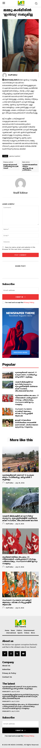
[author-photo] (3, 482)
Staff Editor (13, 75)
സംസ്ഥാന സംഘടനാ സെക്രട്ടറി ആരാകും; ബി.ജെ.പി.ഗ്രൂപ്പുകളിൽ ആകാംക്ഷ (24, 412)
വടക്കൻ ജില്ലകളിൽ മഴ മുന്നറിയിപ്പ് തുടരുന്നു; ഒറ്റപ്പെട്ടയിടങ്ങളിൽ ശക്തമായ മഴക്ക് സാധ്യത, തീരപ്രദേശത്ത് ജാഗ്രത (26, 386)
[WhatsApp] (28, 271)
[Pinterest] (23, 271)
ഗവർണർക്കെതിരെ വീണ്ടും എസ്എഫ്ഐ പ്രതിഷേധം (29, 167)
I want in (19, 297)
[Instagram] (10, 653)
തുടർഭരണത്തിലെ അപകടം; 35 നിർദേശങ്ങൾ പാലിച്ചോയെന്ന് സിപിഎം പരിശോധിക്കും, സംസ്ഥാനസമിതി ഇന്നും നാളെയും (27, 399)
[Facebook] (12, 271)
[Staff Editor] (4, 75)
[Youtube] (23, 653)
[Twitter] (18, 271)
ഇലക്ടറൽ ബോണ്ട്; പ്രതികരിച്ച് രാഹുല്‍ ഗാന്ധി (10, 166)
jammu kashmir (14, 156)
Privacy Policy (29, 302)
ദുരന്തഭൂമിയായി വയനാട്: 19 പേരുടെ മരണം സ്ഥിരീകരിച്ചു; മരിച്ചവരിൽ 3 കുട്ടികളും (26, 374)
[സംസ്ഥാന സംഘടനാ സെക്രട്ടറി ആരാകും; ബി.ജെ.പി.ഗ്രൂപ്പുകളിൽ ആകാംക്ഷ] (7, 411)
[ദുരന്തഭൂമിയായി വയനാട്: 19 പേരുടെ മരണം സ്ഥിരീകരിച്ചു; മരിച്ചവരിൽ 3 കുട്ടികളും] (7, 374)
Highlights (6, 691)
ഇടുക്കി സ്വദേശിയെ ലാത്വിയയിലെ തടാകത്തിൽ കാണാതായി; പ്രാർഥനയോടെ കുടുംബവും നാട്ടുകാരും (26, 423)
